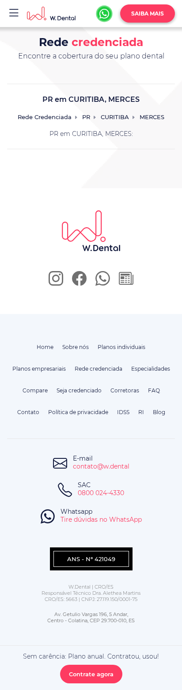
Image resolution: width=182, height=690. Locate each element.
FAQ (154, 390)
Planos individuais (121, 347)
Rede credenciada (98, 368)
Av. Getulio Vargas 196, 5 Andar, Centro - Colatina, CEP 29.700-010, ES (91, 617)
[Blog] (126, 281)
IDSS (123, 412)
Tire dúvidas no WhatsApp (101, 519)
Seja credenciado (79, 390)
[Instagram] (56, 281)
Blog (159, 412)
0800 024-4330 (101, 493)
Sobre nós (75, 347)
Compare (35, 390)
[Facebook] (79, 281)
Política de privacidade (78, 412)
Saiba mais (147, 13)
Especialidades (150, 368)
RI (141, 412)
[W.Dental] (51, 13)
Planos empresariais (39, 368)
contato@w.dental (101, 466)
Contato (28, 412)
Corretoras (124, 390)
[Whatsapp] (104, 14)
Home (45, 347)
